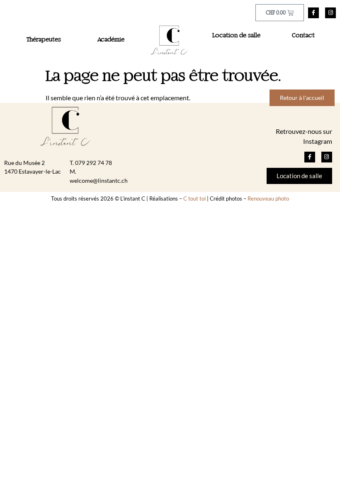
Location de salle (236, 35)
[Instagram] (330, 12)
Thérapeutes (44, 39)
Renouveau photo (268, 198)
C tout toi (194, 198)
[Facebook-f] (313, 12)
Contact (303, 35)
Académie (110, 39)
